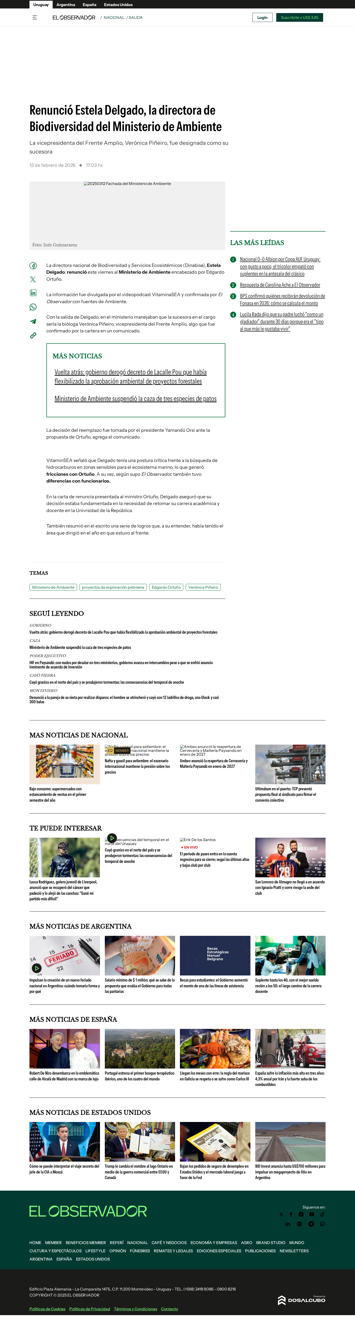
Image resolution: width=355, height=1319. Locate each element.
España (89, 4)
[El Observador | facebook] (291, 1214)
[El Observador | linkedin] (288, 1224)
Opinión (117, 1250)
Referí (116, 1242)
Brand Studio (270, 1242)
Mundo (296, 1242)
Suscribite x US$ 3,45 (299, 17)
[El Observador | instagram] (301, 1214)
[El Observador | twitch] (323, 1224)
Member (53, 1242)
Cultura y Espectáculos (55, 1250)
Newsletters (294, 1250)
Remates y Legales (173, 1250)
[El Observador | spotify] (299, 1224)
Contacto (169, 1308)
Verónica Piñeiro (203, 587)
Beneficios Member (86, 1242)
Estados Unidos (118, 4)
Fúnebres (140, 1250)
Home (35, 1242)
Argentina (66, 4)
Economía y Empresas (214, 1242)
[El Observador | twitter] (281, 1214)
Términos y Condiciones (135, 1308)
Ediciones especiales (219, 1250)
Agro (246, 1242)
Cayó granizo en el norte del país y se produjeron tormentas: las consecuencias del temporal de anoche (106, 682)
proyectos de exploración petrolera (113, 587)
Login (262, 17)
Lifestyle (95, 1250)
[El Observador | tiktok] (323, 1214)
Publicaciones (260, 1250)
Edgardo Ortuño (166, 587)
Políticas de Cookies (47, 1308)
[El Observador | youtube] (311, 1214)
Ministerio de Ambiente (53, 587)
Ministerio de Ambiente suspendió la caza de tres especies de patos (80, 647)
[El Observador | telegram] (311, 1224)
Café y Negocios (169, 1242)
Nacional (114, 17)
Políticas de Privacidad (89, 1308)
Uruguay (41, 4)
